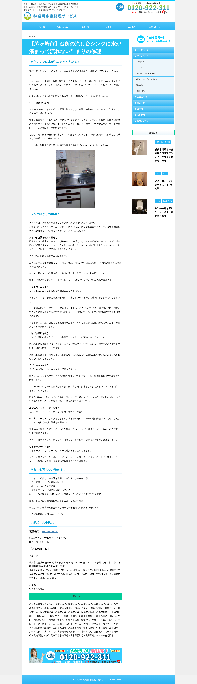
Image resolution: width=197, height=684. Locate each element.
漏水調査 (140, 85)
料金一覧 (85, 27)
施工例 (108, 27)
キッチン (140, 62)
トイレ (139, 67)
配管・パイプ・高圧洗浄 (146, 79)
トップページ (142, 50)
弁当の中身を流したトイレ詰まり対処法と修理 (164, 212)
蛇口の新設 (141, 91)
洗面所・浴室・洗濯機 (145, 73)
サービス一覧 (39, 27)
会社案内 (131, 27)
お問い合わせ (154, 27)
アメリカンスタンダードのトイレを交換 (164, 185)
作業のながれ (62, 27)
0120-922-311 (50, 531)
